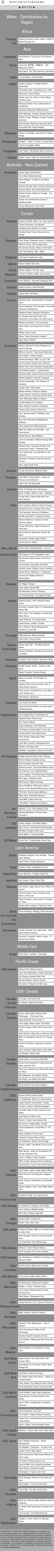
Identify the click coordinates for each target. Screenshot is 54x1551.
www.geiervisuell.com (12, 1547)
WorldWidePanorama (27, 2)
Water (27, 7)
